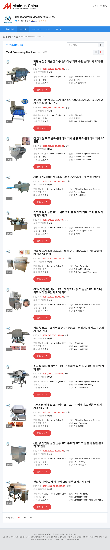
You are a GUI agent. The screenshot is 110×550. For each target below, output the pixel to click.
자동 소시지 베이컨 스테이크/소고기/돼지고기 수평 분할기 (66, 176)
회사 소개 (36, 29)
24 (19, 517)
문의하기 (60, 29)
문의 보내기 (42, 89)
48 (31, 517)
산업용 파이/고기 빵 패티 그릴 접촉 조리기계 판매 (61, 481)
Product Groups (15, 44)
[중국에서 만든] (21, 5)
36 (25, 517)
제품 (24, 29)
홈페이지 (10, 29)
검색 (48, 29)
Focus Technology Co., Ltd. (58, 534)
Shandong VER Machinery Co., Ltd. (35, 16)
